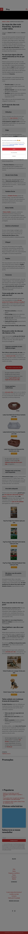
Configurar (14, 156)
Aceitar (14, 149)
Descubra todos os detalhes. (13, 144)
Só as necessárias (14, 152)
